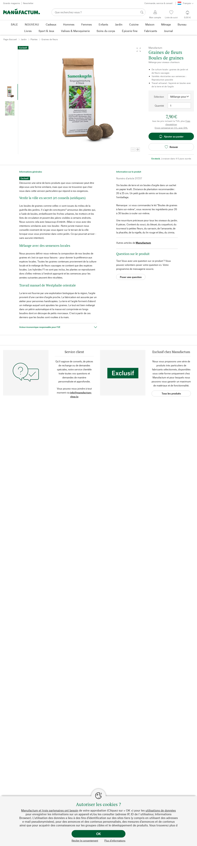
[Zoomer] (138, 149)
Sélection (159, 96)
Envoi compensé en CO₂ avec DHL (171, 127)
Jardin (24, 39)
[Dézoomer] (133, 149)
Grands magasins (11, 3)
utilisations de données (160, 810)
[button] (138, 49)
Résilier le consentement (85, 840)
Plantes (34, 39)
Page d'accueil (10, 39)
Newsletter (28, 3)
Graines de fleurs (49, 39)
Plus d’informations (114, 840)
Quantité (159, 105)
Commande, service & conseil (158, 3)
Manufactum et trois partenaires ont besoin (49, 810)
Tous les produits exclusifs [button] (171, 394)
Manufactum (143, 242)
